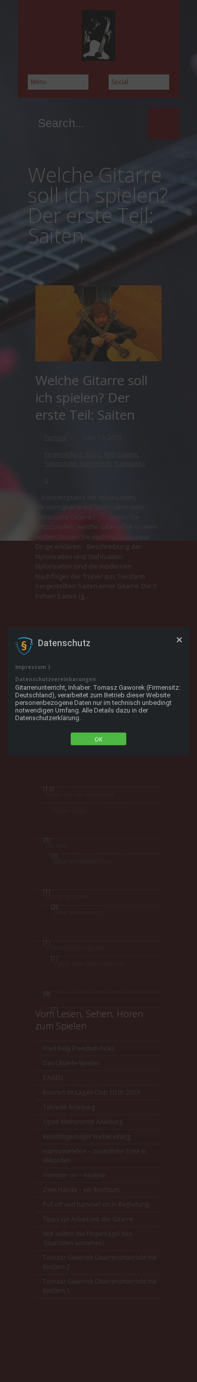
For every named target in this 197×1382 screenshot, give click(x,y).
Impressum (30, 666)
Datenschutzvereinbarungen (55, 678)
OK (98, 738)
